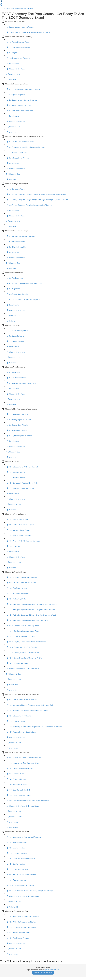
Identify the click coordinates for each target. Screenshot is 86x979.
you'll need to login (52, 969)
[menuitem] (1, 5)
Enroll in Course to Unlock (43, 973)
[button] (1, 2)
